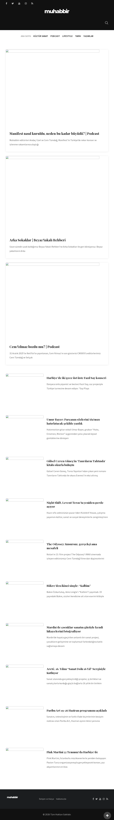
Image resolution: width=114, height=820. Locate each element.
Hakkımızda (61, 799)
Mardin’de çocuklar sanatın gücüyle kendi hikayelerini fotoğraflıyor (75, 629)
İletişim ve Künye (46, 799)
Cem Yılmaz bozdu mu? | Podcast (35, 346)
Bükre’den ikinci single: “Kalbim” (69, 586)
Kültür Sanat (40, 36)
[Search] (106, 23)
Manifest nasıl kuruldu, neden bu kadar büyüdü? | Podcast (54, 133)
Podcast (55, 36)
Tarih (78, 36)
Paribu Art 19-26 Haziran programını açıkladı (77, 710)
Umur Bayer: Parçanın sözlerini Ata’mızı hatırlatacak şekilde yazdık (73, 421)
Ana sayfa (26, 36)
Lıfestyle (67, 36)
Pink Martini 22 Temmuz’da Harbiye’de (72, 752)
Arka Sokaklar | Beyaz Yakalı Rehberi (38, 240)
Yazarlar (88, 36)
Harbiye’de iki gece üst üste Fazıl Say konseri (76, 378)
